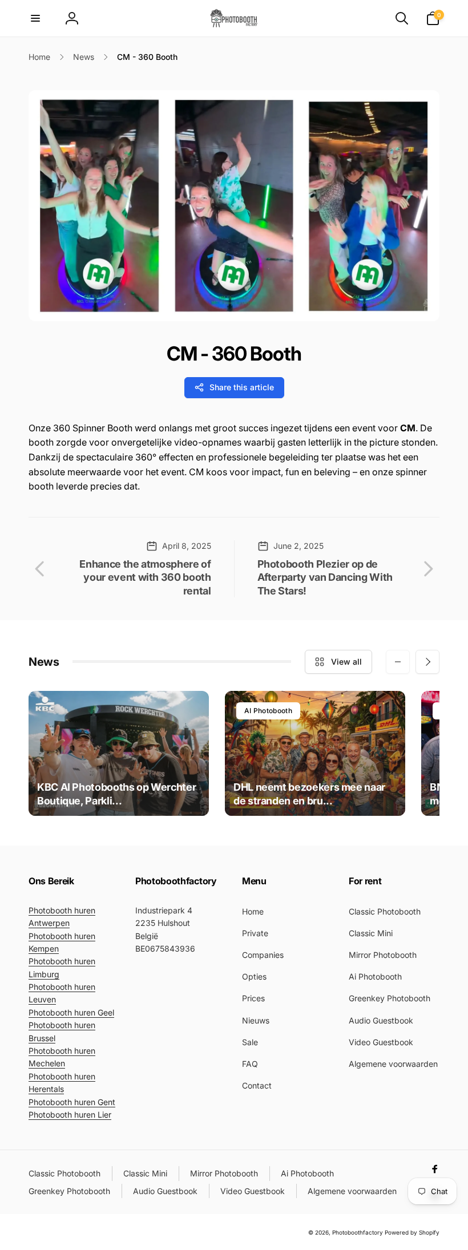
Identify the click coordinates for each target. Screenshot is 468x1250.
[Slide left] (398, 662)
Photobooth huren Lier (70, 1114)
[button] (35, 18)
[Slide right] (427, 662)
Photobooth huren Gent (72, 1102)
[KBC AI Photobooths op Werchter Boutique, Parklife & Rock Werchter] (119, 753)
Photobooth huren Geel (71, 1012)
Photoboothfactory (357, 1232)
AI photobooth (268, 710)
